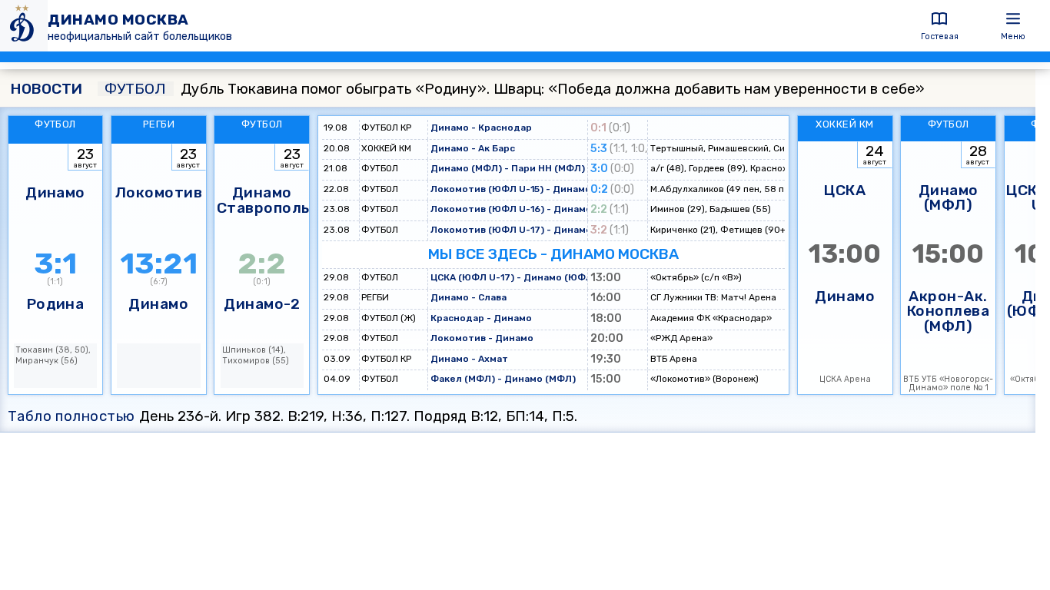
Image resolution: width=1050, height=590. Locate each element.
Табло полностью (71, 416)
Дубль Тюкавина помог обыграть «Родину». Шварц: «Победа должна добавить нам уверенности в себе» (515, 88)
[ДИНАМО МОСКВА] (24, 25)
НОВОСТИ (46, 88)
